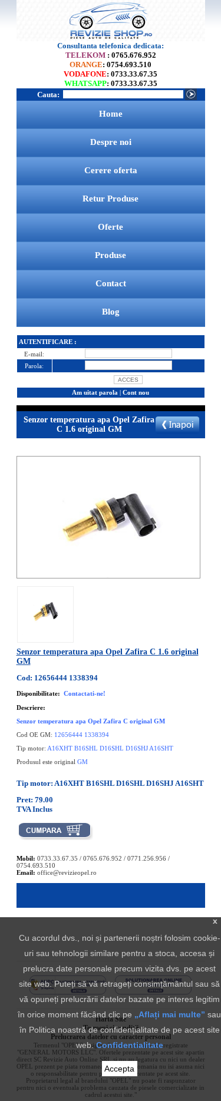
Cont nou (136, 392)
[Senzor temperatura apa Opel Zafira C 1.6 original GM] (45, 632)
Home (111, 113)
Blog (111, 311)
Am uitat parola (95, 392)
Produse (110, 255)
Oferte (110, 227)
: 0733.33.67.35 (110, 74)
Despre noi (110, 142)
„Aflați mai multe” (169, 1014)
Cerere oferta (110, 170)
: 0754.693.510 (110, 64)
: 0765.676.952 (110, 55)
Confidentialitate (129, 1045)
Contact (110, 283)
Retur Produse (110, 198)
